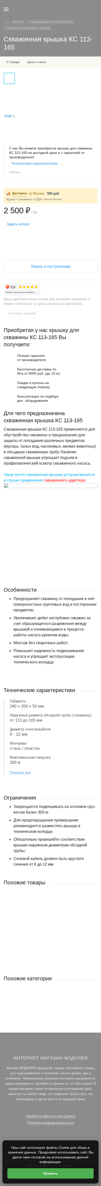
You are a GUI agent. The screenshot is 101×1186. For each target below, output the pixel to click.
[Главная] (7, 22)
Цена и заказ (36, 62)
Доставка (19, 193)
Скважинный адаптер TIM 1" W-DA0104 (33, 929)
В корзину (50, 960)
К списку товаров (22, 313)
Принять (50, 1173)
